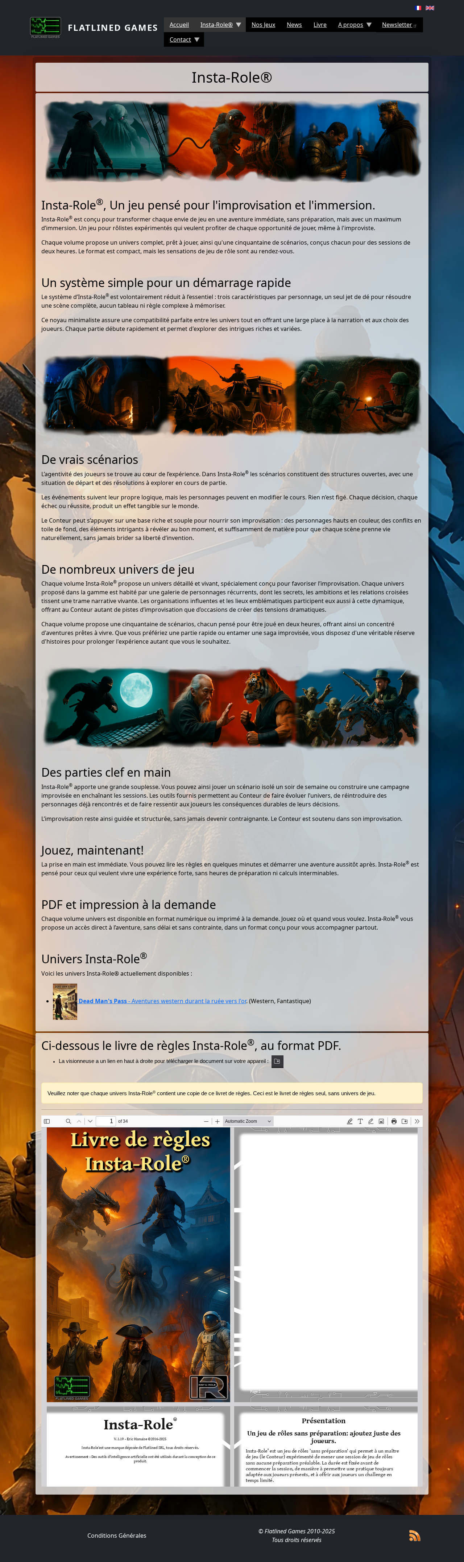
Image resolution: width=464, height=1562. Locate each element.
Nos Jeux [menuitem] (263, 25)
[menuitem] (399, 24)
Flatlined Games (113, 27)
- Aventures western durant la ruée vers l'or (162, 1001)
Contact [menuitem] (177, 41)
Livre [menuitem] (320, 25)
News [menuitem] (294, 25)
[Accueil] (49, 27)
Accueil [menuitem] (179, 25)
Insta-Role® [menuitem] (214, 26)
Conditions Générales (116, 1536)
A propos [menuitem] (347, 26)
